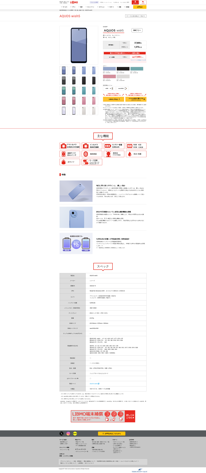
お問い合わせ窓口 (117, 443)
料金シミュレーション (106, 2)
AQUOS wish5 (93, 383)
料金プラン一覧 (80, 442)
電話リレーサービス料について (68, 463)
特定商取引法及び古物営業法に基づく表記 (107, 461)
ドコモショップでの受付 (98, 451)
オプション (102, 7)
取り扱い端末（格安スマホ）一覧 (100, 442)
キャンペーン (90, 7)
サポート (111, 7)
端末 (81, 7)
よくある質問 (116, 445)
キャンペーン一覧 (64, 449)
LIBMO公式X (133, 443)
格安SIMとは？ (64, 442)
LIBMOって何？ (64, 443)
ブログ (143, 3)
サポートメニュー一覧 (118, 442)
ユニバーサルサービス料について (129, 461)
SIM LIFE (132, 445)
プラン (73, 7)
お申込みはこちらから (113, 433)
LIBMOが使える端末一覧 (98, 443)
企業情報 (80, 463)
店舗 (120, 7)
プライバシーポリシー (66, 461)
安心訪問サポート (117, 451)
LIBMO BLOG (133, 442)
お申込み (140, 7)
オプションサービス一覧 (82, 451)
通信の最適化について (89, 461)
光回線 (127, 7)
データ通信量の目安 (81, 445)
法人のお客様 (94, 2)
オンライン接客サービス (119, 448)
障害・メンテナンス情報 (66, 456)
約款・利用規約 (78, 461)
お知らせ (116, 2)
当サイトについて (89, 463)
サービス (65, 7)
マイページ (135, 3)
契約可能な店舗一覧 (97, 449)
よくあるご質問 (125, 2)
